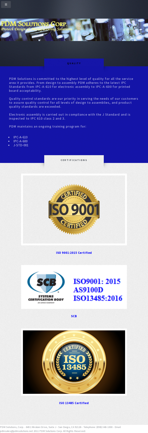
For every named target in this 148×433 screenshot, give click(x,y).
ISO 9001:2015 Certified (74, 253)
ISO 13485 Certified (74, 403)
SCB (74, 316)
